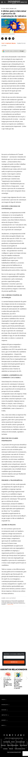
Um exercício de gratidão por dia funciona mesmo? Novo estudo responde (18, 684)
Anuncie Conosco (20, 741)
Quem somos (6, 741)
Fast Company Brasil (9, 43)
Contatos (5, 748)
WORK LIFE (13, 8)
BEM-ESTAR (7, 678)
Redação (3, 745)
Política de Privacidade (12, 745)
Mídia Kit (11, 748)
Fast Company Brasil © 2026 (14, 752)
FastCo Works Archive (20, 748)
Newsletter (24, 2)
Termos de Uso (23, 745)
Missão (13, 741)
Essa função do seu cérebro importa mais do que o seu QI (8, 683)
